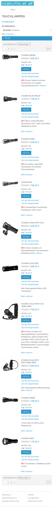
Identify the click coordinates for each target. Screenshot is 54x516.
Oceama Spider (28, 398)
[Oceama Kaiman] (10, 57)
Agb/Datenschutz (9, 498)
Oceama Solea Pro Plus (32, 223)
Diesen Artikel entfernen (51, 30)
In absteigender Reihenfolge (33, 44)
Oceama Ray (26, 182)
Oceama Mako (27, 438)
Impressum (6, 495)
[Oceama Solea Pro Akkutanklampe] (10, 365)
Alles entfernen (8, 34)
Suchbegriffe (33, 498)
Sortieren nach (10, 44)
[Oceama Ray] (10, 183)
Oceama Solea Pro (30, 263)
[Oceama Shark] (10, 141)
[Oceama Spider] (10, 400)
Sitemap (31, 495)
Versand (28, 65)
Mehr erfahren (40, 85)
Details (26, 69)
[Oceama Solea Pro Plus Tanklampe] (10, 311)
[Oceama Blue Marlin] (10, 99)
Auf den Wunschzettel (30, 73)
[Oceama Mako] (10, 441)
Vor (14, 49)
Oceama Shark (28, 139)
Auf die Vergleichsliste (30, 76)
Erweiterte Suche (35, 501)
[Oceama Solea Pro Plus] (10, 229)
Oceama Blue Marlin (30, 96)
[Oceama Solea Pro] (10, 268)
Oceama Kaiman (28, 55)
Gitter (48, 44)
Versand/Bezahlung (10, 501)
